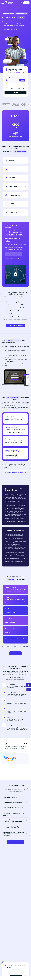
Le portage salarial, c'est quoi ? (10, 29)
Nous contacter (15, 972)
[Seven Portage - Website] (9, 2)
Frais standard (12, 85)
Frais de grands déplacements (16, 88)
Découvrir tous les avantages (15, 325)
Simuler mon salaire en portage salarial (15, 472)
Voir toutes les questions (15, 842)
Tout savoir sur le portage (14, 254)
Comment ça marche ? (12, 258)
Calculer (15, 92)
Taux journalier (9, 77)
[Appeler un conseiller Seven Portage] (21, 2)
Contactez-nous (15, 653)
